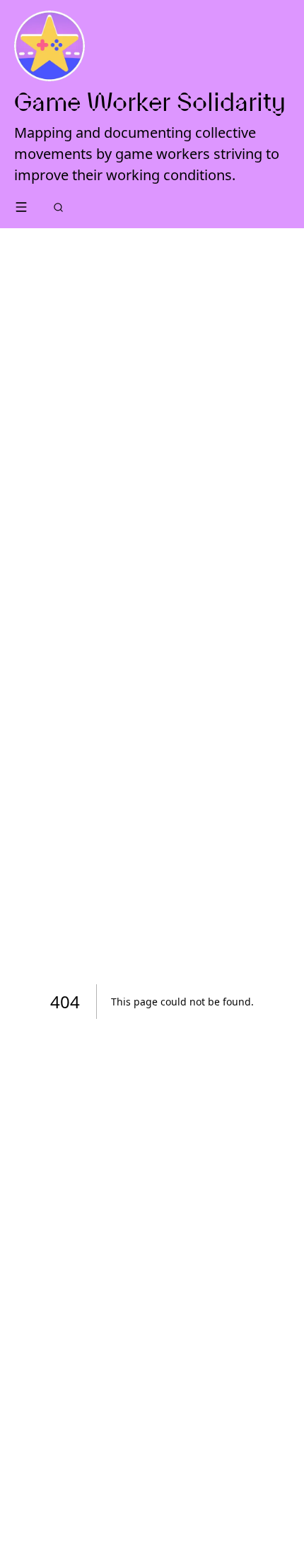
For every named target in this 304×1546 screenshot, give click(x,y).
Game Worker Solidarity (150, 102)
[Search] (58, 207)
